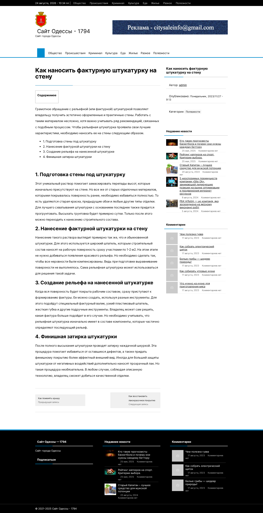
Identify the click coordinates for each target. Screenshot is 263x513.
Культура (133, 3)
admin (183, 85)
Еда (145, 3)
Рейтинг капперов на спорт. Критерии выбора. (197, 156)
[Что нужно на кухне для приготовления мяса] (172, 287)
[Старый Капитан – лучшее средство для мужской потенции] (172, 169)
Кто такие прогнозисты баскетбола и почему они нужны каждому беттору (200, 143)
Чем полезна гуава (191, 234)
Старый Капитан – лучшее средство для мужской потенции (200, 166)
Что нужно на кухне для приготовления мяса (195, 285)
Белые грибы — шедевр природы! (195, 260)
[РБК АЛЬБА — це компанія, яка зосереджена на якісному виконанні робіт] (172, 203)
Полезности (183, 3)
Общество (79, 3)
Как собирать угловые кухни (197, 271)
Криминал (118, 3)
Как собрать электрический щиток (197, 248)
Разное (167, 3)
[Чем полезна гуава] (172, 238)
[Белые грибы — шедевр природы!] (172, 263)
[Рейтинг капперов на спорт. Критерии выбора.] (172, 156)
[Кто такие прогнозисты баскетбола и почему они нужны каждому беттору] (172, 142)
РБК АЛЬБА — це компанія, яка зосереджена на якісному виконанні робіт (199, 204)
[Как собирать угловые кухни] (172, 275)
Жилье (155, 3)
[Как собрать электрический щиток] (172, 250)
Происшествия (99, 3)
